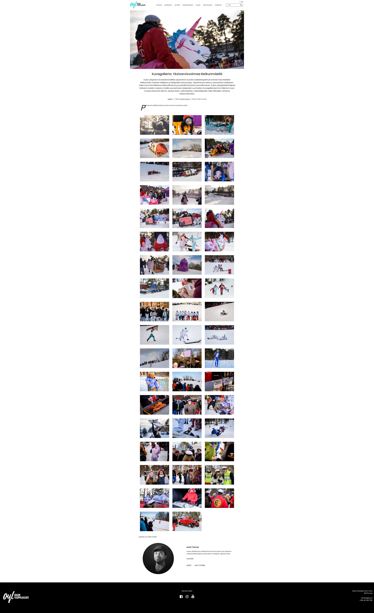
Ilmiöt (170, 99)
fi (239, 2)
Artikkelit (168, 5)
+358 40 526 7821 (366, 600)
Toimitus (218, 5)
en (242, 2)
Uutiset (177, 5)
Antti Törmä (185, 99)
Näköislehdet (188, 5)
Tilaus (198, 5)
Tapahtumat (207, 5)
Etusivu (159, 5)
